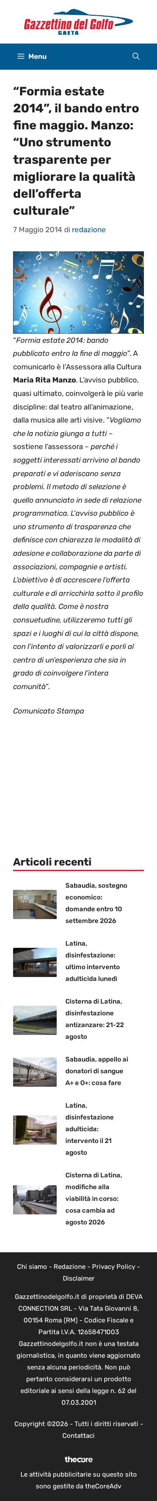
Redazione (69, 1267)
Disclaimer (79, 1278)
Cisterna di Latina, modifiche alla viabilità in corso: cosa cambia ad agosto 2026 (93, 1198)
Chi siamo (32, 1267)
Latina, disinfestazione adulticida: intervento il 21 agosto (89, 1129)
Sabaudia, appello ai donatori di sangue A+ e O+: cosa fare (96, 1071)
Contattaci (78, 1436)
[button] (136, 57)
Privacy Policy (113, 1267)
